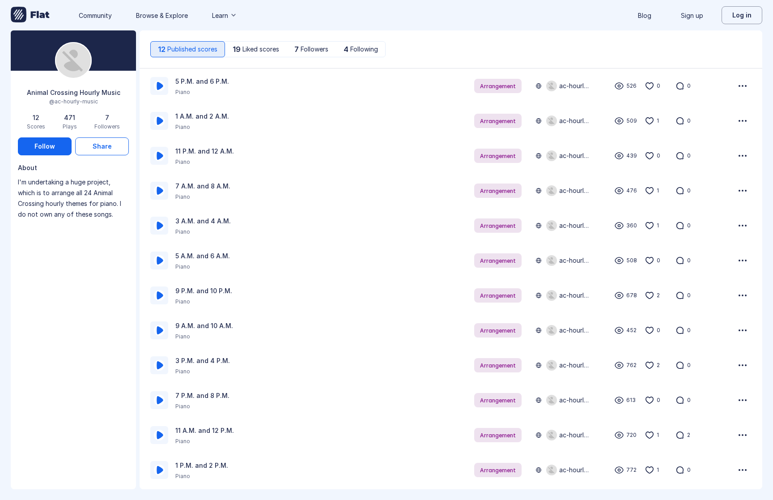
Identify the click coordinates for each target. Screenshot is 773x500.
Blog (644, 15)
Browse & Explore (162, 15)
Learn (220, 15)
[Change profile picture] (73, 61)
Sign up (692, 15)
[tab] (187, 49)
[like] (649, 86)
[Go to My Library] (30, 15)
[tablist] (268, 49)
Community (95, 15)
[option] (451, 85)
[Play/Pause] (159, 86)
